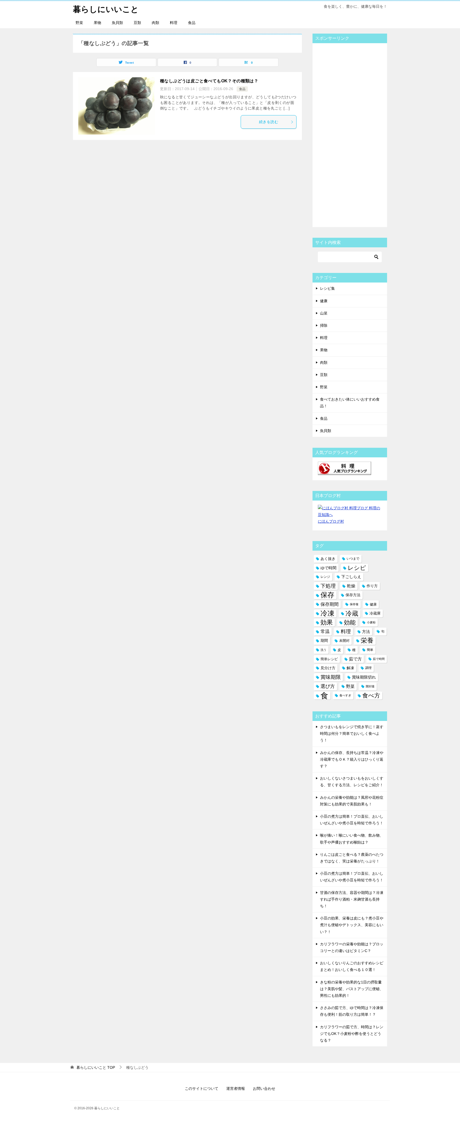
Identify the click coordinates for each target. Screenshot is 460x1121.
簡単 (370, 650)
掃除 (323, 325)
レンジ (325, 577)
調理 (368, 668)
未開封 (344, 641)
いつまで (353, 558)
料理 (173, 23)
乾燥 (351, 586)
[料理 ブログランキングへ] (344, 471)
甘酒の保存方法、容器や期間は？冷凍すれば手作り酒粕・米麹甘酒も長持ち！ (351, 899)
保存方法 (353, 595)
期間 (324, 640)
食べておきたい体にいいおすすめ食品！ (350, 402)
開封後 (370, 686)
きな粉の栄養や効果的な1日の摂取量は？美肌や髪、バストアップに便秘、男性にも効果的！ (351, 989)
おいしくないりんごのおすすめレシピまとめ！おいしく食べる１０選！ (351, 966)
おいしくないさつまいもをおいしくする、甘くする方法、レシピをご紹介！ (351, 781)
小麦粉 (371, 622)
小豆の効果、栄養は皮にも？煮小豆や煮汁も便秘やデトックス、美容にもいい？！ (351, 925)
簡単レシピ (329, 659)
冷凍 (327, 613)
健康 (323, 301)
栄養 (367, 640)
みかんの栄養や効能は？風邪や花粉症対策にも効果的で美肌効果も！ (351, 800)
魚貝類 (117, 23)
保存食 (354, 604)
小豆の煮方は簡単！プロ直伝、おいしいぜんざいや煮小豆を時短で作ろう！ (351, 819)
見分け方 (328, 668)
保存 (327, 595)
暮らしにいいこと (106, 9)
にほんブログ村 (331, 521)
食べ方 (371, 695)
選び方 (328, 686)
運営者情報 (235, 1088)
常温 (325, 631)
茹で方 (355, 658)
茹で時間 (379, 658)
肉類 (155, 23)
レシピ (357, 567)
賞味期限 (331, 677)
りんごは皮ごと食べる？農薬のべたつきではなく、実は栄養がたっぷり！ (351, 857)
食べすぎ (345, 695)
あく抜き (328, 559)
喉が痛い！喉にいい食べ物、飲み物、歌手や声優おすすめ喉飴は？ (351, 838)
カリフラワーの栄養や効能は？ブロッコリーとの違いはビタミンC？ (351, 947)
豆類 (137, 23)
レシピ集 (327, 288)
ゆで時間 (328, 568)
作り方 (372, 586)
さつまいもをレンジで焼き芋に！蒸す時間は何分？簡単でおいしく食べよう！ (351, 733)
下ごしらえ (351, 577)
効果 (327, 622)
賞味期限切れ (364, 677)
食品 (191, 23)
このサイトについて (201, 1088)
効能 (350, 622)
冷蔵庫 (375, 613)
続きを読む (268, 122)
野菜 (79, 23)
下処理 (328, 586)
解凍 (350, 668)
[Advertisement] (358, 134)
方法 (366, 631)
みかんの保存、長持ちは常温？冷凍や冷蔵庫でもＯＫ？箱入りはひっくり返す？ (351, 759)
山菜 (323, 313)
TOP (95, 1067)
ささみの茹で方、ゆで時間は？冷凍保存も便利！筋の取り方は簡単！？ (351, 1011)
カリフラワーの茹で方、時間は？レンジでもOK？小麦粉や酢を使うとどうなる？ (351, 1033)
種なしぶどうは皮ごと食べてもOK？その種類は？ (210, 81)
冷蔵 (352, 613)
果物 (97, 23)
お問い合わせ (264, 1088)
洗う (323, 649)
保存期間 (330, 604)
